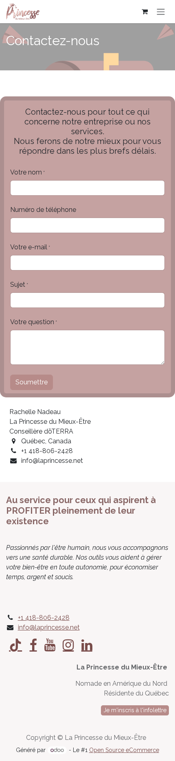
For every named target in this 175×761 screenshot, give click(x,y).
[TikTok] (15, 645)
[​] (68, 645)
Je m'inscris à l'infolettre (134, 710)
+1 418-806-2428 (44, 617)
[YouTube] (50, 645)
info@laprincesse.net (49, 627)
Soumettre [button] (31, 382)
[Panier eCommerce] (144, 11)
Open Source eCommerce (124, 750)
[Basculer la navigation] (161, 11)
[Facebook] (33, 645)
